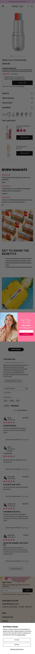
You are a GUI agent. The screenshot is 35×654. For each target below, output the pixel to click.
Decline (17, 644)
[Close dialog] (34, 313)
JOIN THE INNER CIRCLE (26, 334)
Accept (16, 640)
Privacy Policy (22, 635)
